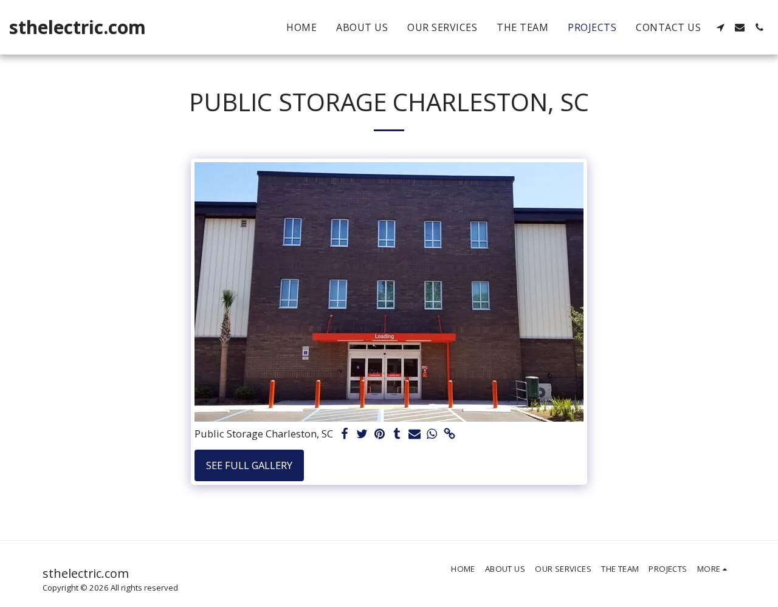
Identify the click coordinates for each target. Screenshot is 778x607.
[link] (450, 434)
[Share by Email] (414, 434)
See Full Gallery (249, 465)
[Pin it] (379, 434)
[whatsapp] (432, 434)
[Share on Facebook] (344, 434)
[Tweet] (362, 434)
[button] (720, 27)
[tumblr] (397, 434)
